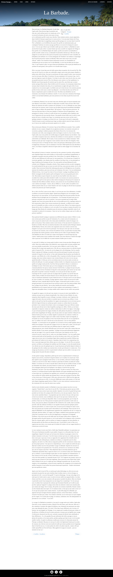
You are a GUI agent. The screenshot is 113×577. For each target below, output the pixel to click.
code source (65, 575)
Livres (26, 1)
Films (21, 1)
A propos (102, 1)
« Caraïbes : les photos (39, 534)
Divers (15, 1)
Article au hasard (92, 1)
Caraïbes (66, 33)
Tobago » (77, 534)
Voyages (33, 1)
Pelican (60, 575)
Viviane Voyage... (6, 2)
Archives (109, 1)
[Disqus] (56, 553)
